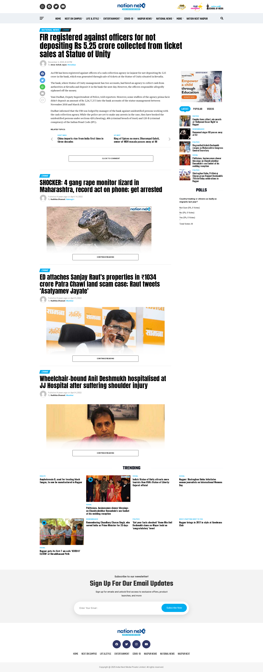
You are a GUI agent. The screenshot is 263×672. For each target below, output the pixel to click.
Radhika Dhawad (58, 199)
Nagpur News (145, 19)
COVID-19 (128, 19)
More (179, 19)
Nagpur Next (184, 654)
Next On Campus (73, 19)
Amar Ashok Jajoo (59, 65)
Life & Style (92, 19)
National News (164, 19)
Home (58, 19)
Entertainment (111, 19)
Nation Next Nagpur (197, 19)
